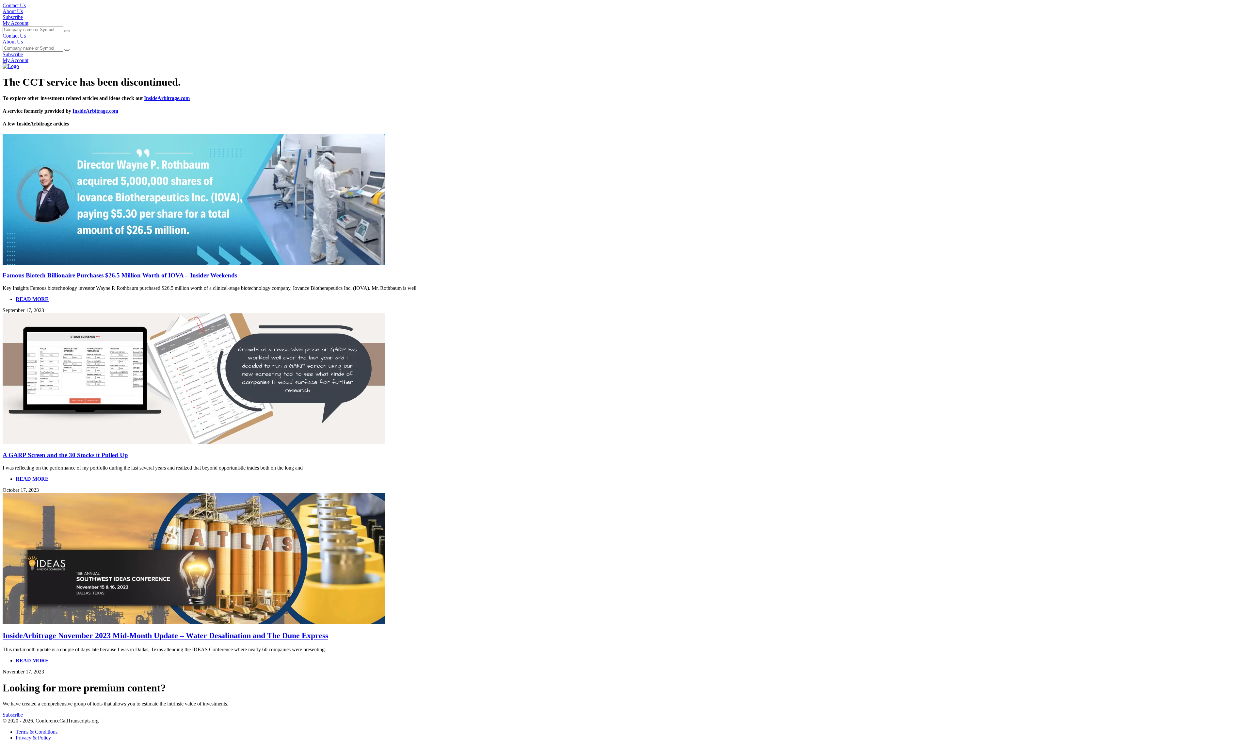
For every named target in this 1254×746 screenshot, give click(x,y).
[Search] (67, 31)
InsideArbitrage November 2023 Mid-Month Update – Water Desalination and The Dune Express (165, 635)
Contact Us (14, 5)
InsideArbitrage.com (167, 98)
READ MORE (32, 299)
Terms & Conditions (36, 732)
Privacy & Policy (33, 737)
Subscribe (13, 17)
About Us (13, 11)
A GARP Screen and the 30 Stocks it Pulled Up (65, 455)
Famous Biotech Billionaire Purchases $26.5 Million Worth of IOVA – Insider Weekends (120, 275)
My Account (15, 23)
